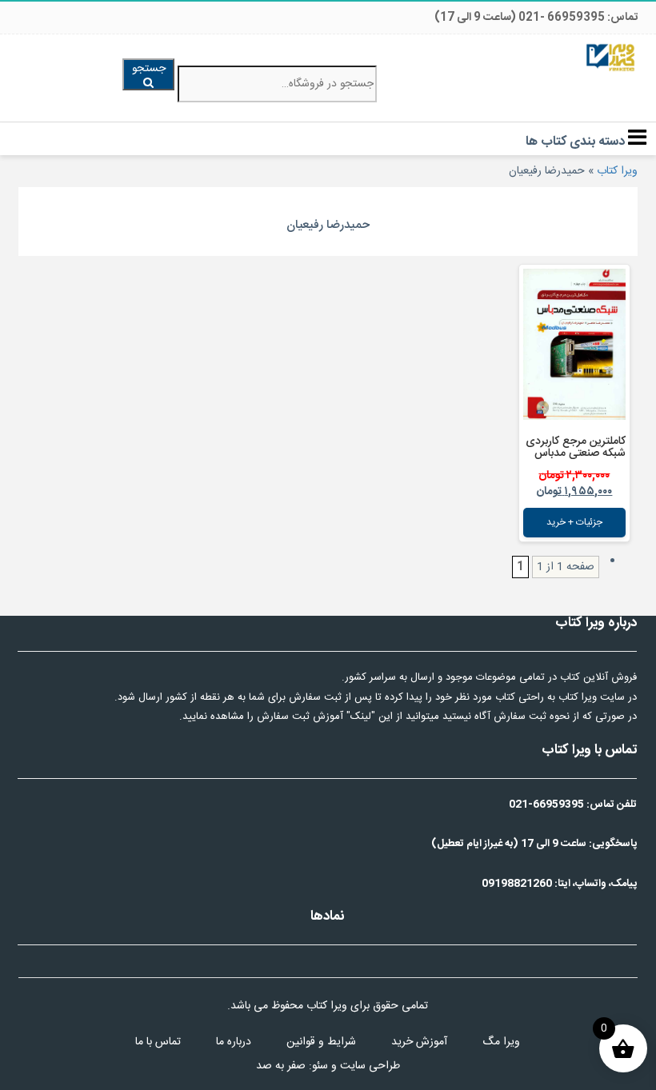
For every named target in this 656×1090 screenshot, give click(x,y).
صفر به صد (281, 1066)
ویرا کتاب (617, 171)
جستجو (149, 68)
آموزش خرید (419, 1042)
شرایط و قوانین (321, 1042)
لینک (360, 716)
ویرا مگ (501, 1042)
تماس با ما (158, 1042)
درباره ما (233, 1042)
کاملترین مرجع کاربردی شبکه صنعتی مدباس (576, 447)
